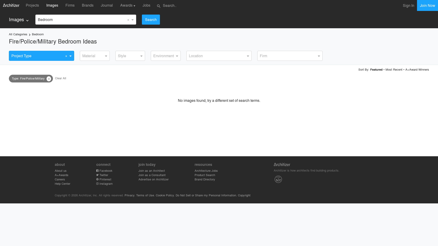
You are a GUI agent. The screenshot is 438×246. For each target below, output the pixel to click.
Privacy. (130, 195)
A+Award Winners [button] (417, 69)
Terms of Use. (145, 195)
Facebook (105, 170)
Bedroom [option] (45, 19)
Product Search (205, 175)
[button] (49, 78)
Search (151, 19)
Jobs (146, 5)
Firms (70, 5)
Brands (88, 5)
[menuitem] (19, 19)
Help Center (62, 183)
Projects (32, 5)
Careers (60, 179)
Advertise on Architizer (153, 179)
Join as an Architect (151, 170)
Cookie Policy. (165, 195)
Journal (107, 5)
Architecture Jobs (206, 170)
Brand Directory (205, 179)
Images (52, 5)
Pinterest (105, 179)
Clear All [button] (60, 78)
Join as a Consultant (152, 175)
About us (61, 170)
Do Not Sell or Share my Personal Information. (206, 195)
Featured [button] (376, 69)
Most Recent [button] (394, 69)
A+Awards (61, 175)
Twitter (103, 175)
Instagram (106, 183)
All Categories (18, 34)
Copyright (244, 195)
